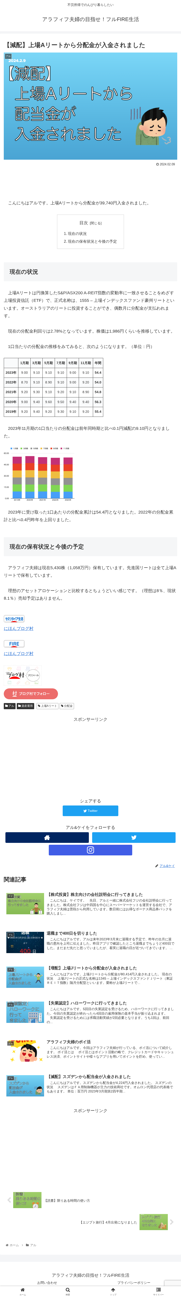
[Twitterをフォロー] (133, 837)
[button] (167, 739)
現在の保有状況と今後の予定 (92, 241)
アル (11, 706)
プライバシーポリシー (133, 1283)
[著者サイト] (47, 837)
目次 (83, 222)
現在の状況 (77, 233)
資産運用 (27, 706)
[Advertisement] (90, 181)
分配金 (68, 706)
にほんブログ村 (18, 628)
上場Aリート (48, 706)
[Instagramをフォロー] (90, 850)
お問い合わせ (47, 1283)
